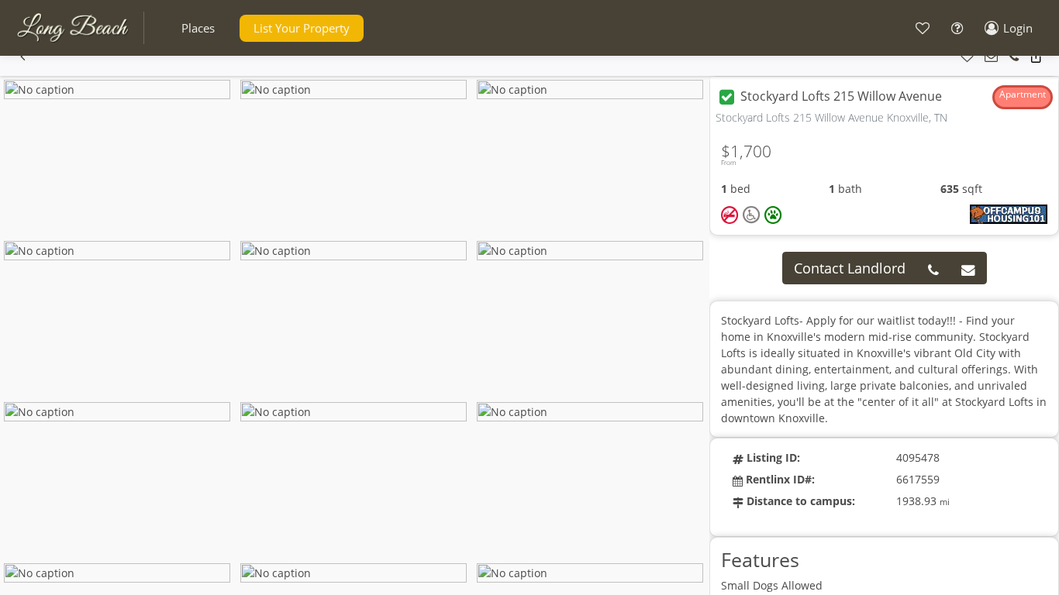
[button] (198, 28)
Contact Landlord (849, 268)
